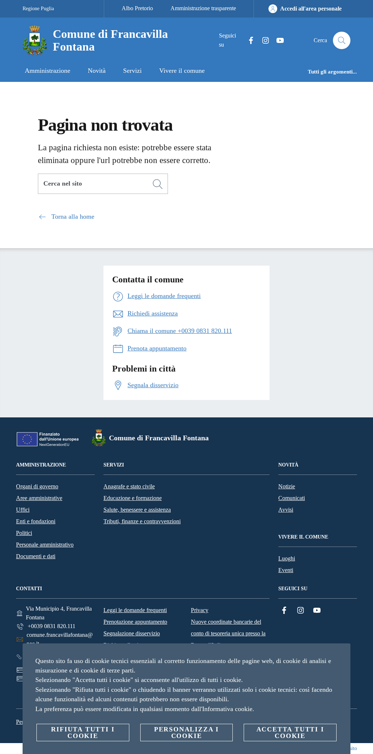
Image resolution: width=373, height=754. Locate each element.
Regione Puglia (38, 8)
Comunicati (291, 498)
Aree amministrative (39, 498)
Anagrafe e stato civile (129, 486)
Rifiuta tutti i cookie (82, 732)
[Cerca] (341, 40)
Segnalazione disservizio (131, 633)
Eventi (285, 570)
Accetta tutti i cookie (290, 732)
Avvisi (285, 510)
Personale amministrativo (45, 544)
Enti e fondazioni (35, 521)
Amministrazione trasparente (203, 8)
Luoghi (286, 558)
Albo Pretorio (137, 8)
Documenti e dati (35, 556)
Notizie (286, 486)
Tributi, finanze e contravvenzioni (142, 521)
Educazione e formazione (132, 498)
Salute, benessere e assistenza (137, 510)
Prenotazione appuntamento (135, 622)
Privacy (199, 610)
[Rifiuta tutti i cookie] (342, 654)
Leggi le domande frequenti (135, 610)
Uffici (23, 510)
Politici (24, 533)
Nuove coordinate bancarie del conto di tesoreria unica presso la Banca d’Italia (228, 633)
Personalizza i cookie (186, 732)
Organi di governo (37, 486)
